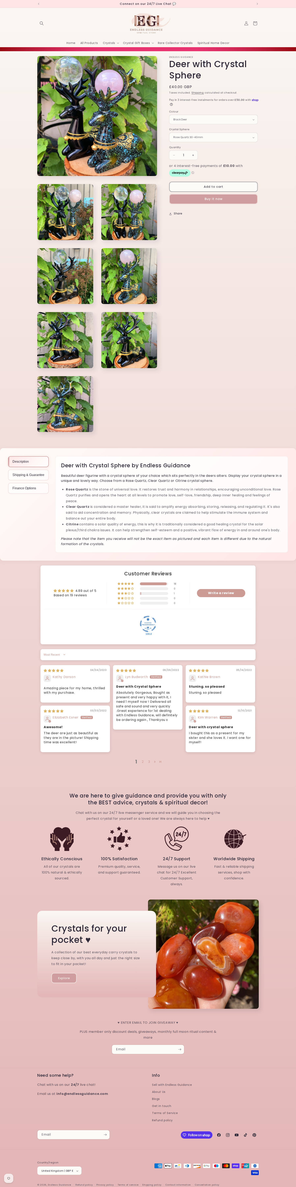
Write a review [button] (221, 592)
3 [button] (149, 761)
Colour (173, 111)
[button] (41, 23)
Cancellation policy (207, 1184)
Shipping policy (151, 1184)
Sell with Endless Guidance (172, 1085)
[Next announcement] (257, 4)
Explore (64, 978)
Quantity (175, 147)
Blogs (156, 1099)
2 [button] (143, 761)
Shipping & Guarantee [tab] (28, 475)
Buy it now (214, 199)
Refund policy (162, 1120)
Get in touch (161, 1106)
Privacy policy (105, 1184)
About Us (159, 1092)
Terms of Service (165, 1113)
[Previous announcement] (38, 4)
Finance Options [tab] (24, 488)
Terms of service (128, 1184)
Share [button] (178, 214)
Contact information (178, 1184)
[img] (54, 670)
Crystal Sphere (179, 129)
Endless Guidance (59, 1185)
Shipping (197, 92)
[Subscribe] (179, 1049)
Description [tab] (20, 461)
